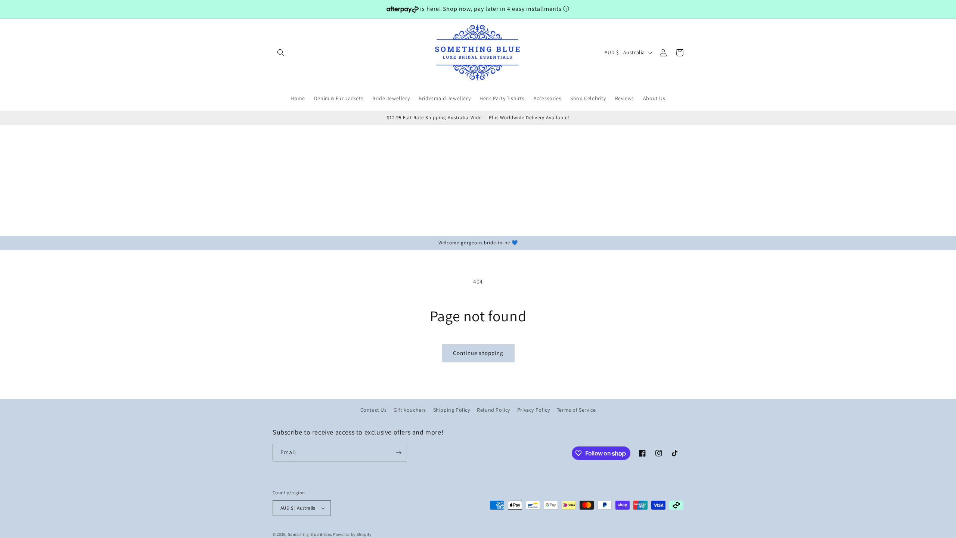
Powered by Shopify (352, 534)
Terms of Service (576, 409)
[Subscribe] (398, 452)
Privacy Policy (533, 409)
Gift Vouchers (410, 409)
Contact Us (373, 409)
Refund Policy (493, 409)
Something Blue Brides (310, 534)
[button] (281, 52)
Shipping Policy (451, 409)
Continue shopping (478, 352)
